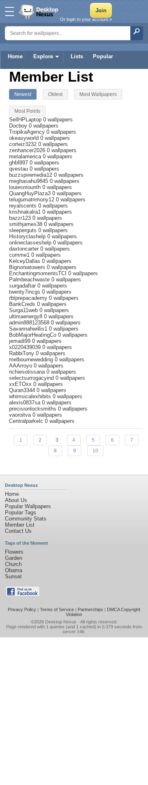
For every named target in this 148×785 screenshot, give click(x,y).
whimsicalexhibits (31, 396)
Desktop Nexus (60, 621)
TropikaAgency (27, 132)
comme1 (20, 255)
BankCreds (23, 304)
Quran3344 (23, 390)
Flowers (14, 552)
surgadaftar (23, 286)
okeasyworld (24, 138)
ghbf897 (19, 163)
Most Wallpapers (98, 94)
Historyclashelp (28, 236)
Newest (22, 94)
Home (15, 56)
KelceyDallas (25, 261)
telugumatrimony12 (32, 199)
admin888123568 (30, 322)
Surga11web (24, 310)
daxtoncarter (24, 249)
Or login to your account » (86, 19)
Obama (13, 570)
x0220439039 (25, 347)
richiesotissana (27, 372)
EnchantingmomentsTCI (38, 273)
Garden (13, 558)
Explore (43, 56)
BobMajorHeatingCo (33, 335)
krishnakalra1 (25, 212)
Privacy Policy (22, 609)
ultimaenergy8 (26, 316)
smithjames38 (26, 224)
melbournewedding (32, 359)
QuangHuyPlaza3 (30, 193)
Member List (20, 525)
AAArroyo (21, 366)
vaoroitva (20, 415)
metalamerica (26, 156)
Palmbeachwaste (30, 279)
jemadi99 (20, 341)
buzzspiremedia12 (31, 175)
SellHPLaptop (26, 119)
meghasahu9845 (29, 181)
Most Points (27, 111)
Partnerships (90, 609)
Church (13, 564)
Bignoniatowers (28, 267)
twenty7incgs (25, 292)
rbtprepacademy (29, 298)
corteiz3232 (23, 144)
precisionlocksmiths (33, 409)
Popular (103, 56)
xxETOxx (21, 384)
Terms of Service (57, 609)
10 (95, 451)
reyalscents (23, 206)
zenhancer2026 (28, 150)
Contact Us (18, 531)
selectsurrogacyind (32, 378)
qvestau (19, 169)
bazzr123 (20, 218)
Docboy (19, 126)
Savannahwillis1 (29, 329)
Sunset (13, 576)
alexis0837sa (25, 402)
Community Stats (25, 519)
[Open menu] (9, 11)
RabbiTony (22, 353)
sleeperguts (23, 230)
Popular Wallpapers (28, 506)
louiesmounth (25, 187)
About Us (16, 500)
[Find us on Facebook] (22, 595)
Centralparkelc (27, 421)
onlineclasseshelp (31, 243)
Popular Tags (20, 512)
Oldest (55, 94)
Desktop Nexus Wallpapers (39, 11)
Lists (77, 56)
